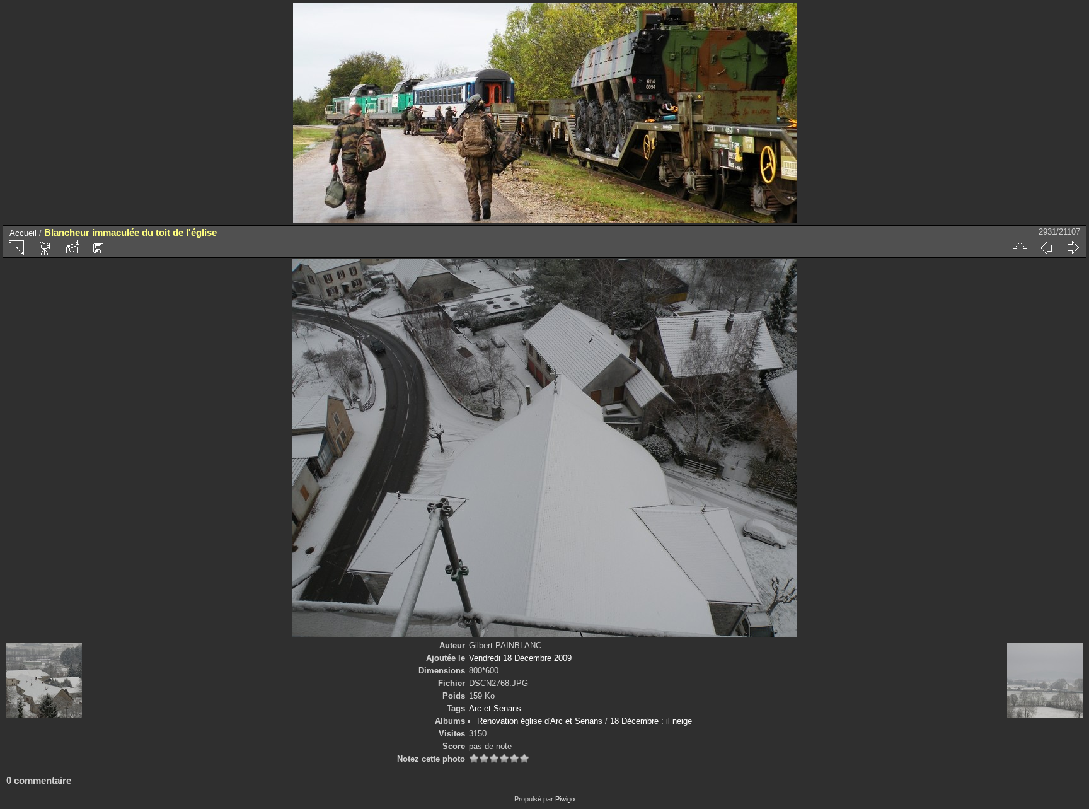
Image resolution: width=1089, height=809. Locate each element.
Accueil (23, 233)
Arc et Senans (495, 708)
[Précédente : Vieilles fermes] (1046, 248)
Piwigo (565, 799)
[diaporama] (45, 248)
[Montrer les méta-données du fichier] (72, 248)
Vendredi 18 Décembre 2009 (520, 658)
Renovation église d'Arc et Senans (539, 721)
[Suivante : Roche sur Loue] (1072, 248)
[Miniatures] (1019, 248)
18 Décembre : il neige (651, 721)
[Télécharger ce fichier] (98, 248)
